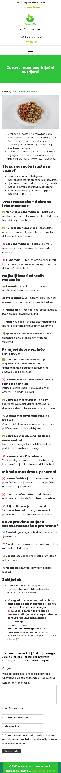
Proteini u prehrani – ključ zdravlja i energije (31, 605)
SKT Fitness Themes (43, 770)
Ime (12, 708)
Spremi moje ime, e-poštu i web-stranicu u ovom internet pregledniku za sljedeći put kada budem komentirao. (29, 739)
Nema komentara (28, 91)
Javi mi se (30, 42)
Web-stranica (10, 726)
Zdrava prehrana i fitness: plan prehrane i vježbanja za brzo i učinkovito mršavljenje (27, 658)
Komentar (16, 682)
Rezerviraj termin (30, 7)
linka (48, 632)
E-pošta (15, 717)
